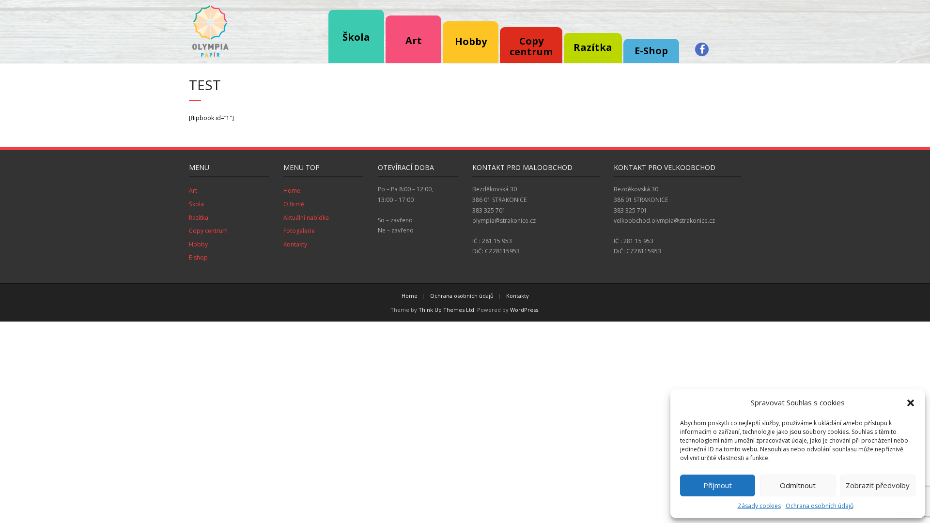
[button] (910, 403)
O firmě (293, 204)
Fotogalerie (299, 231)
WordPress (524, 309)
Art (193, 190)
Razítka (198, 218)
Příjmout (717, 485)
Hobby (198, 244)
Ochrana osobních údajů (819, 506)
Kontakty (295, 244)
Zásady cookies (759, 506)
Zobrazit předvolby (878, 485)
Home (291, 190)
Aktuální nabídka (306, 218)
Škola (356, 37)
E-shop (198, 257)
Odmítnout (798, 485)
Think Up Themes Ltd (446, 309)
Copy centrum (208, 231)
